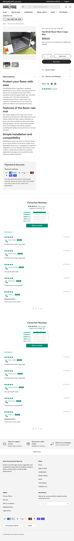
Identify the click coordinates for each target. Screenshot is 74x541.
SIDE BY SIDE (15, 12)
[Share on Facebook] (52, 84)
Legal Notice (7, 511)
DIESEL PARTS (42, 12)
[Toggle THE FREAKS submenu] (69, 12)
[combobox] (40, 7)
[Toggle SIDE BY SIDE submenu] (21, 12)
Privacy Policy (7, 496)
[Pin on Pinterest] (55, 84)
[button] (70, 7)
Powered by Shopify (19, 534)
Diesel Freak (10, 534)
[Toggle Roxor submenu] (8, 12)
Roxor (5, 12)
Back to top (37, 452)
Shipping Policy (8, 507)
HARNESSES (28, 12)
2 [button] (36, 309)
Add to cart (62, 56)
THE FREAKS (63, 12)
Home (4, 24)
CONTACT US (7, 16)
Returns (5, 500)
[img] (8, 237)
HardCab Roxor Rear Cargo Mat (16, 24)
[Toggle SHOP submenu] (56, 12)
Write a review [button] (37, 225)
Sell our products (8, 503)
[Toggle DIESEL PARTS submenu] (48, 12)
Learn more (20, 1)
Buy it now (56, 62)
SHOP (53, 12)
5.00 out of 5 (41, 206)
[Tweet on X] (48, 84)
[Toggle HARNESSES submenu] (34, 12)
